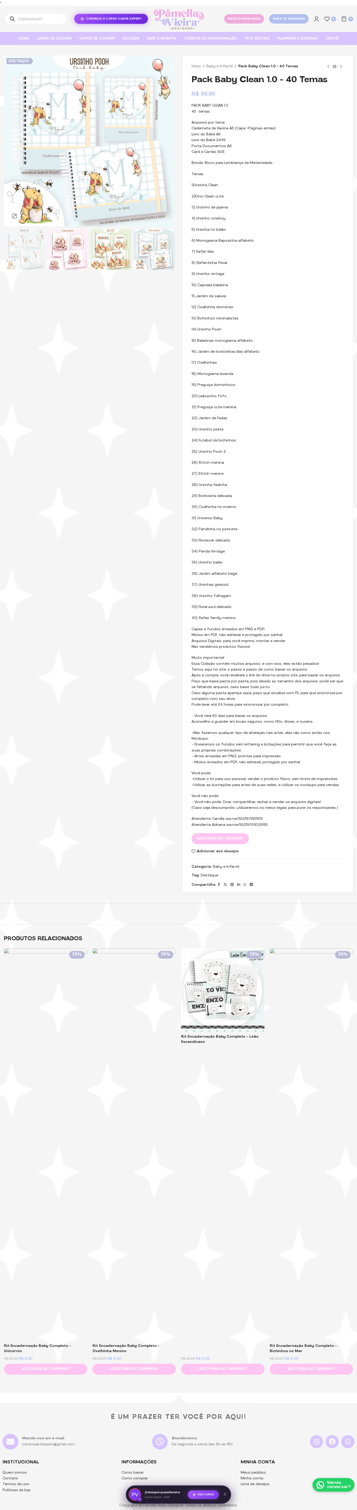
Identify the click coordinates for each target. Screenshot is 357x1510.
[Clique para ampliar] (14, 216)
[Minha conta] (316, 19)
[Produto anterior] (328, 66)
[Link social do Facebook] (219, 885)
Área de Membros (289, 18)
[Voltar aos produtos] (334, 66)
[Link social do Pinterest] (232, 885)
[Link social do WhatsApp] (245, 885)
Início (196, 66)
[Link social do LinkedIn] (238, 885)
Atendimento (184, 1438)
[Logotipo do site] (178, 19)
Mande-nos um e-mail (43, 1438)
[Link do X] (225, 885)
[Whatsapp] (347, 1441)
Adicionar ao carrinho (220, 838)
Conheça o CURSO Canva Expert (114, 18)
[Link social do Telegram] (251, 885)
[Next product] (341, 66)
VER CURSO (205, 1495)
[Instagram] (316, 1441)
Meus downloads (244, 18)
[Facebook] (332, 1441)
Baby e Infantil (219, 66)
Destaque (209, 875)
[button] (45, 1369)
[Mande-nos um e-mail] (10, 1442)
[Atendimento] (160, 1442)
